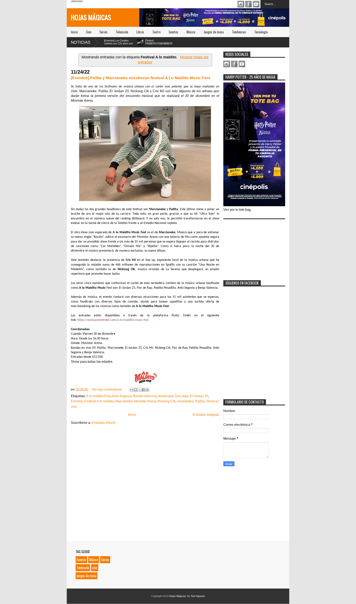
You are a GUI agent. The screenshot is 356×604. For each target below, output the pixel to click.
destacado (165, 396)
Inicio (74, 31)
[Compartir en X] (139, 390)
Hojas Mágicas (91, 17)
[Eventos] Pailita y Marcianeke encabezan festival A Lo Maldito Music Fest (140, 78)
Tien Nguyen (198, 596)
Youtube (256, 4)
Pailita (199, 401)
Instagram (241, 4)
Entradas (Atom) (103, 422)
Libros (140, 31)
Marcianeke (123, 401)
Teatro (156, 31)
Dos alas (181, 396)
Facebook (248, 4)
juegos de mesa (86, 575)
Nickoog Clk (167, 401)
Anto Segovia (122, 396)
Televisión (122, 31)
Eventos (173, 31)
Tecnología (261, 31)
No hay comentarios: (107, 389)
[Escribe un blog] (136, 390)
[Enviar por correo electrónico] (132, 390)
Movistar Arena (145, 401)
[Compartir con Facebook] (143, 390)
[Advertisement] (254, 247)
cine (94, 567)
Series (104, 31)
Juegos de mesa (214, 31)
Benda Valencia (145, 396)
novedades (185, 401)
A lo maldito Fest (98, 396)
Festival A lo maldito (99, 401)
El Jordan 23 (199, 396)
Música (190, 31)
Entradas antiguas (206, 414)
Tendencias (239, 31)
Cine (88, 31)
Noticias (80, 42)
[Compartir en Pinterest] (147, 390)
